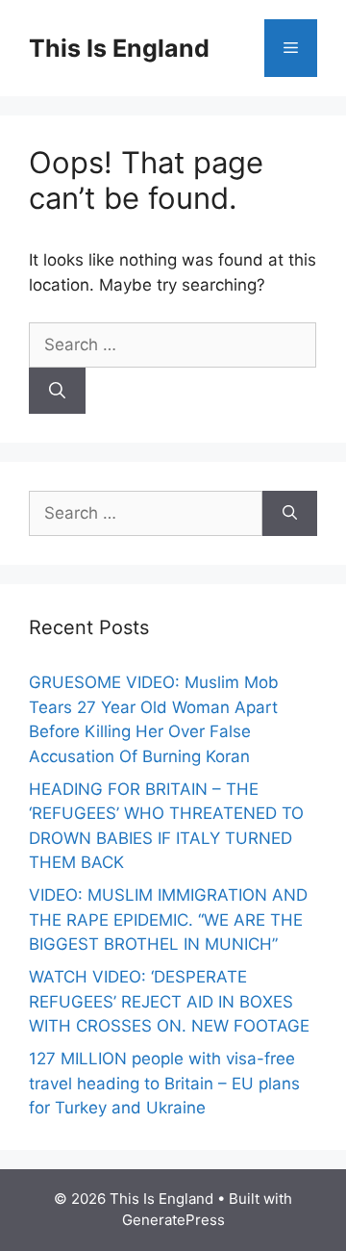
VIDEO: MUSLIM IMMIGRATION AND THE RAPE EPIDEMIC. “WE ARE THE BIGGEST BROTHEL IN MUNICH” (168, 919)
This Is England (119, 48)
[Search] (57, 391)
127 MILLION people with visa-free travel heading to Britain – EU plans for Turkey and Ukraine (164, 1083)
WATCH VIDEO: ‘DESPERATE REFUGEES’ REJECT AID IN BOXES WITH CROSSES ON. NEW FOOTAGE (169, 1001)
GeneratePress (173, 1220)
